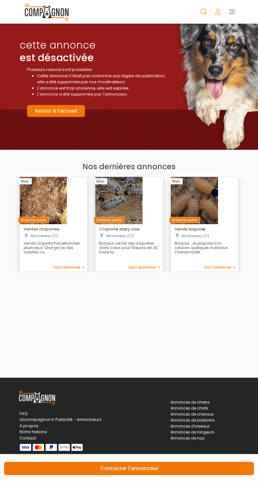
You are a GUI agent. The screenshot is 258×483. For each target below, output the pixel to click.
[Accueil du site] (45, 12)
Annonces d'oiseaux (190, 426)
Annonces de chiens (190, 402)
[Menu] (232, 11)
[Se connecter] (218, 11)
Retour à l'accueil (56, 110)
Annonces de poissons (193, 420)
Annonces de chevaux (192, 414)
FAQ (24, 413)
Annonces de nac (188, 438)
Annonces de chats (189, 408)
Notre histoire (33, 432)
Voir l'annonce (67, 267)
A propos (29, 426)
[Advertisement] (129, 321)
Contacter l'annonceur (129, 468)
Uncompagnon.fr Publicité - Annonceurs (53, 419)
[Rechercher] (204, 11)
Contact (28, 438)
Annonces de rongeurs (192, 432)
